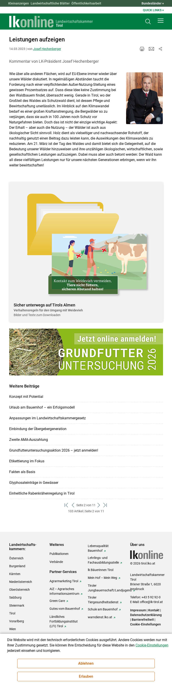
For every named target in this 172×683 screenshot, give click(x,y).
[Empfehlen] (151, 49)
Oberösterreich (19, 589)
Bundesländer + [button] (153, 3)
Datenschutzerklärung (146, 615)
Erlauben (86, 676)
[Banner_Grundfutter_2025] (86, 352)
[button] (160, 20)
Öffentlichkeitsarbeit (86, 3)
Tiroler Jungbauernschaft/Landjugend (110, 588)
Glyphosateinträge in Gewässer (33, 482)
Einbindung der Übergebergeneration (38, 429)
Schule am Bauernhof (103, 609)
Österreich (16, 558)
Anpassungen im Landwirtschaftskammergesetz (47, 418)
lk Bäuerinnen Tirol (100, 570)
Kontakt (153, 610)
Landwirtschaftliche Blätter (50, 3)
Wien (12, 629)
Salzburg (15, 597)
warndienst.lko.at (100, 617)
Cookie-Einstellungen (145, 624)
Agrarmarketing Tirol (63, 581)
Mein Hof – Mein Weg (102, 578)
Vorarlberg (16, 621)
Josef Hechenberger (47, 49)
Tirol (12, 613)
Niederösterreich (20, 582)
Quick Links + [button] (153, 10)
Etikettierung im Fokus (26, 461)
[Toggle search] (148, 21)
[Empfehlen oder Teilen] (160, 49)
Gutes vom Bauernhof (64, 608)
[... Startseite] (51, 21)
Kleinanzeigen (18, 3)
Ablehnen (86, 663)
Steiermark (16, 605)
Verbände (56, 562)
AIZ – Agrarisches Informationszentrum (64, 591)
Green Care (57, 601)
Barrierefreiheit (143, 619)
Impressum (138, 610)
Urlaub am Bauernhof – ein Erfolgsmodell (42, 407)
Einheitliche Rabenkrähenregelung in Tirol (42, 493)
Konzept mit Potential (26, 396)
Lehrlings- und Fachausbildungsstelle (103, 560)
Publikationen (59, 554)
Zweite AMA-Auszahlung (28, 439)
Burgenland (17, 566)
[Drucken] (142, 49)
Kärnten (14, 574)
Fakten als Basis (22, 472)
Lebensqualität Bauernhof (98, 548)
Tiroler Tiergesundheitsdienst (103, 600)
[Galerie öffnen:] (144, 98)
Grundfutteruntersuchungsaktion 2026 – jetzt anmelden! (53, 450)
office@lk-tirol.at (151, 602)
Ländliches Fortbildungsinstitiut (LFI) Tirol (63, 621)
